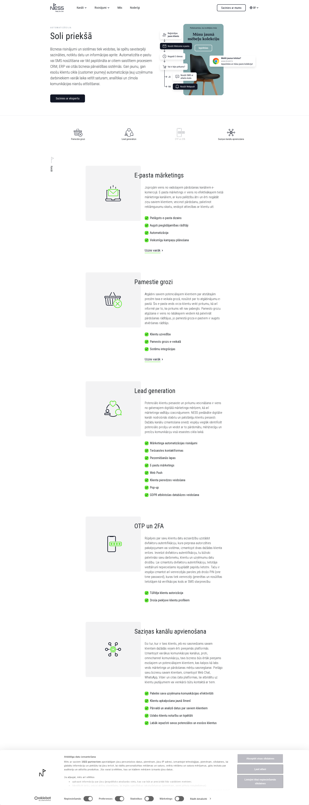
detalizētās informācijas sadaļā (177, 789)
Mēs (119, 7)
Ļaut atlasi (260, 769)
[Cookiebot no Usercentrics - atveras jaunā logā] (43, 798)
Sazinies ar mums (231, 7)
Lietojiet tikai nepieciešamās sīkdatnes (260, 781)
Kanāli (80, 7)
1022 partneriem (91, 761)
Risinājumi (101, 7)
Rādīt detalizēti (198, 798)
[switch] (119, 798)
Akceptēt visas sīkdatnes (260, 758)
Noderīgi (135, 7)
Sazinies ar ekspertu (68, 98)
